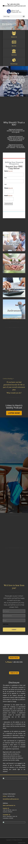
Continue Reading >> (8, 378)
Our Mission (14, 438)
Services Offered (14, 494)
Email (8, 195)
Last (5, 184)
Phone (8, 188)
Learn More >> (7, 578)
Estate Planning (14, 264)
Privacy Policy (14, 657)
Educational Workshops (14, 467)
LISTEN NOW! (14, 413)
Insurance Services (14, 289)
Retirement (14, 310)
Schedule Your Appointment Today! (14, 667)
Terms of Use (14, 673)
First (5, 177)
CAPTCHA (5, 624)
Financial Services (14, 243)
